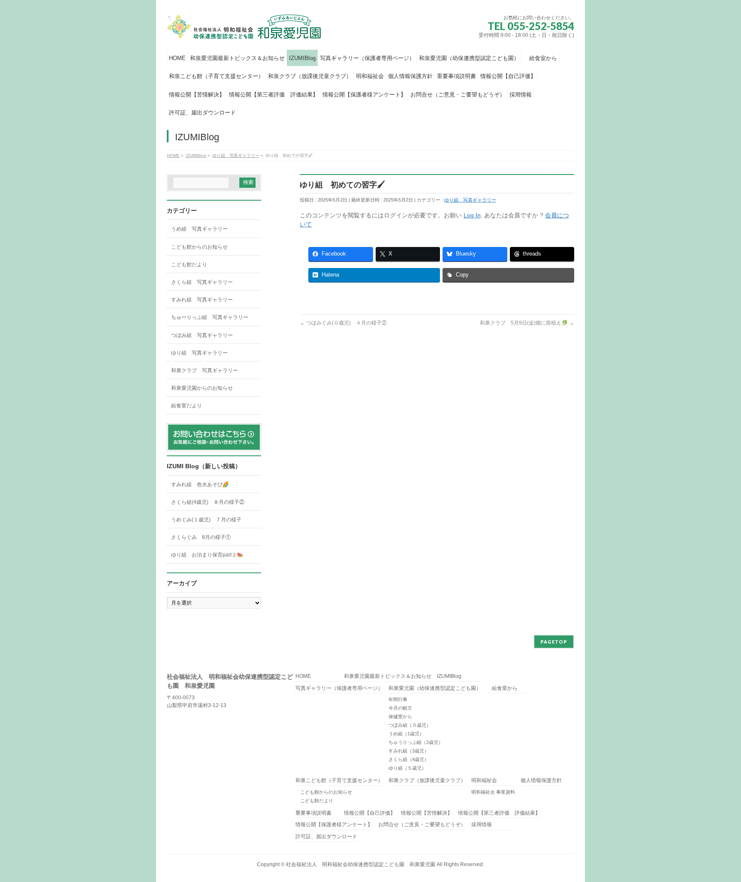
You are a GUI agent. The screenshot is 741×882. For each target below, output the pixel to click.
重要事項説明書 (313, 813)
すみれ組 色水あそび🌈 (200, 485)
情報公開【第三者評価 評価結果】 (499, 813)
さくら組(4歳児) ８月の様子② (207, 502)
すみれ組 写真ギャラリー (202, 300)
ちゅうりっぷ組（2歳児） (416, 742)
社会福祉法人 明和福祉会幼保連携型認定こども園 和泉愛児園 (360, 864)
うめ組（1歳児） (406, 733)
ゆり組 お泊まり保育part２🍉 (207, 555)
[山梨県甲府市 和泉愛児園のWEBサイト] (245, 30)
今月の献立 (400, 707)
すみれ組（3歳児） (409, 750)
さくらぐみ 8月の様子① (201, 537)
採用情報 (481, 825)
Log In (472, 215)
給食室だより (186, 406)
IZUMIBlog (449, 676)
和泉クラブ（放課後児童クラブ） (427, 780)
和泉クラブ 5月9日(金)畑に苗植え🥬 (527, 323)
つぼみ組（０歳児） (410, 725)
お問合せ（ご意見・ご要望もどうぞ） (422, 825)
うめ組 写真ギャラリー (199, 229)
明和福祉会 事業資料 (493, 792)
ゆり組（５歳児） (407, 768)
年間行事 (398, 699)
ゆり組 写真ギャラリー (470, 199)
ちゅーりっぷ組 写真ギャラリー (209, 317)
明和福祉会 (484, 780)
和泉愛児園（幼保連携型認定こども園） (435, 688)
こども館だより (189, 265)
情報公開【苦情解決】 (426, 813)
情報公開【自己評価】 (369, 813)
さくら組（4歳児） (409, 759)
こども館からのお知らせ (199, 247)
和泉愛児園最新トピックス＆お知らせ (387, 676)
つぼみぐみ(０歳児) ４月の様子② (343, 323)
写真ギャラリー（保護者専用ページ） (339, 688)
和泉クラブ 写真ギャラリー (204, 370)
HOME (303, 676)
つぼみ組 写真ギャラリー (202, 335)
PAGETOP (553, 641)
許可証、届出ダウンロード (326, 837)
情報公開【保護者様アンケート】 (334, 825)
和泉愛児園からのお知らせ (202, 388)
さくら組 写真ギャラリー (202, 282)
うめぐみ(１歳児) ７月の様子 (206, 520)
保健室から (400, 716)
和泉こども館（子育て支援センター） (339, 780)
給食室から (502, 688)
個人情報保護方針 (541, 780)
